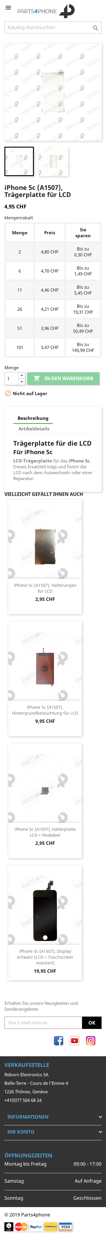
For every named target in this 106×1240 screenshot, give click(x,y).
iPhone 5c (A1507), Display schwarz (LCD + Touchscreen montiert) (45, 957)
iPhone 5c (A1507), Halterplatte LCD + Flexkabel (45, 832)
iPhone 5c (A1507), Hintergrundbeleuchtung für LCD (45, 710)
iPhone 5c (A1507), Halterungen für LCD (45, 588)
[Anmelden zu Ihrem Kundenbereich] (87, 7)
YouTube (74, 1040)
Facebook (58, 1040)
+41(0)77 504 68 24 (23, 1100)
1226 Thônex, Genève (26, 1091)
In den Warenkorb (63, 378)
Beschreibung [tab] (33, 418)
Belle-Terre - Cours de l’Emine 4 (36, 1083)
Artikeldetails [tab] (34, 429)
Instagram (90, 1040)
